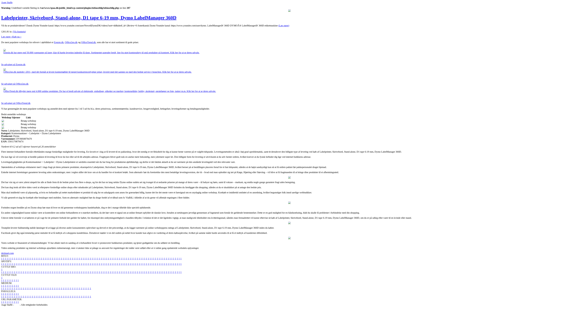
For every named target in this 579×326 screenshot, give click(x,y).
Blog (16, 305)
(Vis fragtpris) (19, 31)
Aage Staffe (7, 2)
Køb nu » (16, 36)
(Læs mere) (283, 25)
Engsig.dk (59, 42)
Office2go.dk (71, 42)
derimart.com (7, 253)
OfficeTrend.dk (88, 42)
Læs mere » (6, 36)
